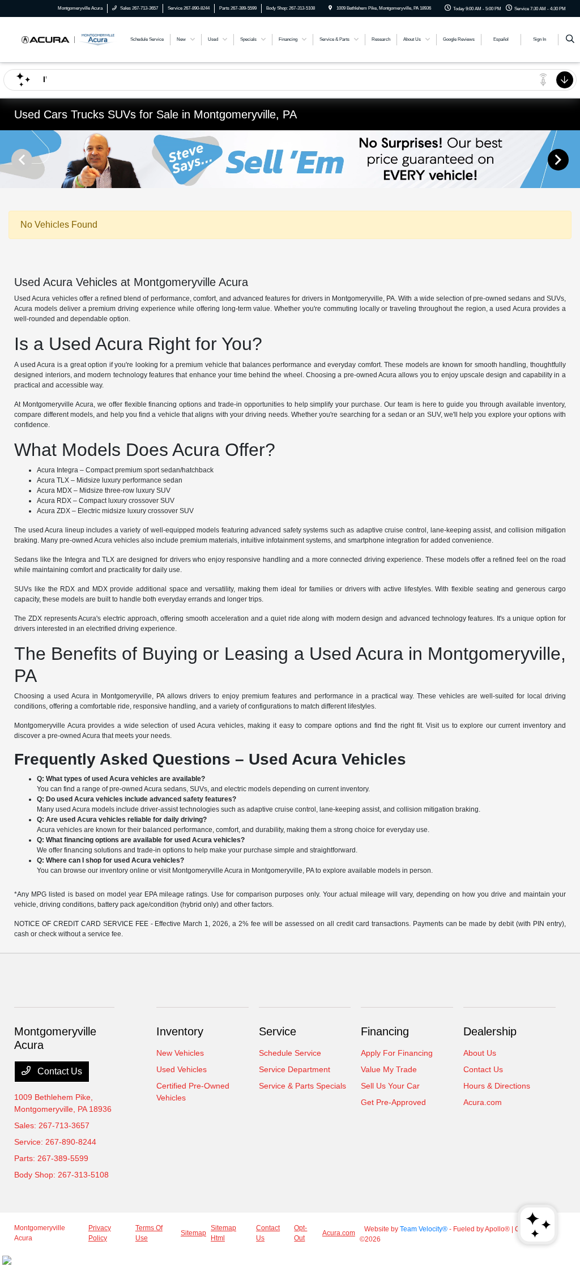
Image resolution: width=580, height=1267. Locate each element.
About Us (479, 1052)
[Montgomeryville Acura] (65, 39)
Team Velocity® (423, 1229)
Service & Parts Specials (302, 1085)
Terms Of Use (149, 1233)
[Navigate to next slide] (571, 159)
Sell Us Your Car (390, 1085)
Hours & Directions (496, 1085)
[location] (330, 8)
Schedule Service (290, 1052)
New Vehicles (180, 1052)
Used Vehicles (181, 1069)
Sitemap (193, 1233)
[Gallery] (290, 159)
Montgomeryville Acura (39, 1233)
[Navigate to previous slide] (8, 159)
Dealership (490, 1031)
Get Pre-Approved (393, 1102)
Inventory (179, 1031)
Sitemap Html (223, 1233)
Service (277, 1031)
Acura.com (482, 1102)
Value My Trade (389, 1069)
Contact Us (58, 1071)
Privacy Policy (99, 1233)
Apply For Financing (397, 1052)
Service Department (294, 1069)
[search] (570, 39)
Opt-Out (300, 1233)
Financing (385, 1031)
